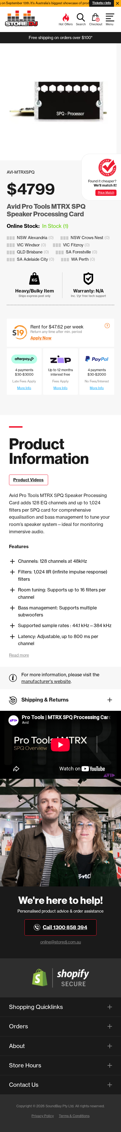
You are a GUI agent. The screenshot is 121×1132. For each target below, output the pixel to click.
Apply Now (40, 338)
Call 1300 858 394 (65, 927)
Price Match (106, 192)
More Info (24, 388)
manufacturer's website (46, 681)
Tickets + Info (101, 3)
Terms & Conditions (74, 1116)
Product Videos (28, 479)
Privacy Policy (43, 1116)
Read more (19, 655)
